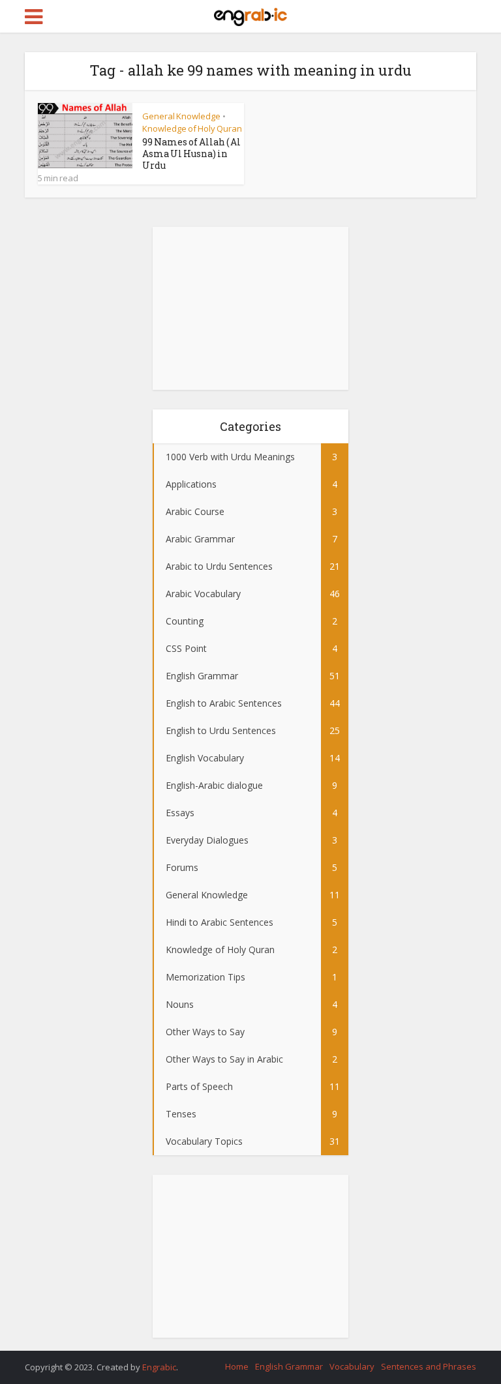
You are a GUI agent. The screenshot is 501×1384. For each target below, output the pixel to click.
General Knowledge (181, 116)
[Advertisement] (250, 308)
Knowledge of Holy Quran (192, 128)
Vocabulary (351, 1366)
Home (237, 1366)
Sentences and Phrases (428, 1366)
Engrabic (159, 1367)
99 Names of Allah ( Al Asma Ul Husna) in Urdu (191, 153)
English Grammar (289, 1366)
